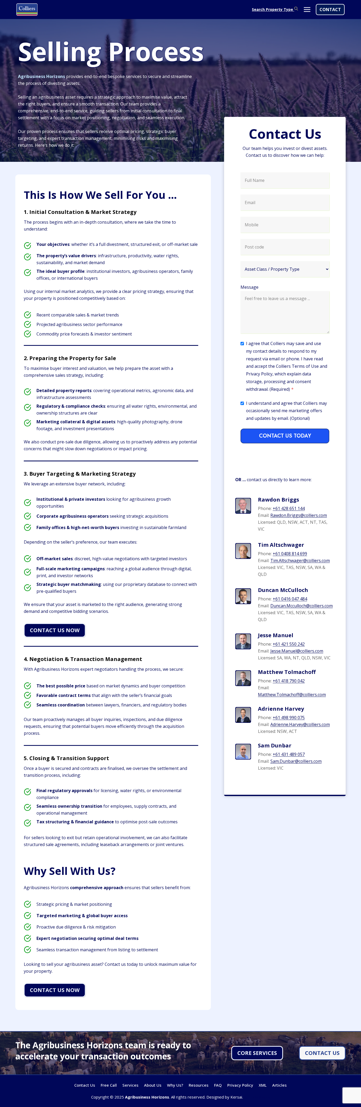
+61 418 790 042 (289, 681)
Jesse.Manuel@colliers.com (296, 651)
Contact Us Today (285, 436)
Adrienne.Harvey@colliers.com (300, 724)
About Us (152, 1085)
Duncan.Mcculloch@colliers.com (301, 606)
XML (263, 1085)
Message (249, 287)
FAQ (218, 1085)
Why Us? (175, 1085)
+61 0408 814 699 (290, 554)
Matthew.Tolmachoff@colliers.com (292, 694)
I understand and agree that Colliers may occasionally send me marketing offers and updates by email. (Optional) (286, 410)
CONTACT (330, 9)
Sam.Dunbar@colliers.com (296, 761)
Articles (279, 1085)
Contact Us (84, 1085)
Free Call (109, 1085)
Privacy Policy (240, 1085)
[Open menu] (307, 9)
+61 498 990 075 (289, 717)
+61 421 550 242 (289, 644)
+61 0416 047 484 (290, 599)
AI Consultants (257, 1097)
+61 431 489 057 (289, 754)
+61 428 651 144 (289, 508)
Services (130, 1085)
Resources (199, 1085)
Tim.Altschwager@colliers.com (300, 560)
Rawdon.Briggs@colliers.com (298, 515)
